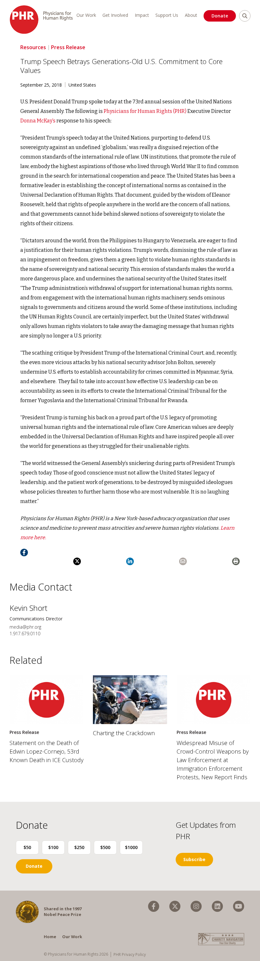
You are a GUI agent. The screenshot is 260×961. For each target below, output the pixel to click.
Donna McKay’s (38, 121)
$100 (53, 847)
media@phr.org (25, 627)
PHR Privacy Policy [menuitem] (130, 954)
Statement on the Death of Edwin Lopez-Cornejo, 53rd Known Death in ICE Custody (46, 751)
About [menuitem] (191, 15)
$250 (79, 847)
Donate (219, 16)
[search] (244, 16)
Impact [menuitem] (142, 15)
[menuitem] (153, 906)
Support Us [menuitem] (166, 15)
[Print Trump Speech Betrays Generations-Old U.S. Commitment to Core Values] (236, 561)
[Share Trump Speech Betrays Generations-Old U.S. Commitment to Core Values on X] (77, 561)
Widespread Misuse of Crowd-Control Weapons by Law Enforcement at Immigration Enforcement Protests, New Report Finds (213, 760)
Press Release (68, 47)
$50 (27, 847)
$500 (105, 847)
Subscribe (194, 859)
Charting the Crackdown (124, 733)
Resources (33, 47)
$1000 (131, 847)
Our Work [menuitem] (86, 15)
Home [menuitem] (50, 936)
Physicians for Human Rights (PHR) (145, 111)
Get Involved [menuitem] (115, 15)
